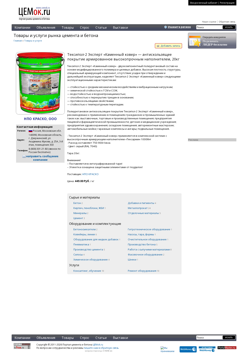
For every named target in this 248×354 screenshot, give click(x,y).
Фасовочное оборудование (146, 254)
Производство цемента (89, 249)
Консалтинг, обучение (88, 270)
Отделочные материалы (144, 213)
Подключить (215, 41)
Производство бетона (142, 244)
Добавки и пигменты (142, 203)
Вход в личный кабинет (203, 2)
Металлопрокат (139, 208)
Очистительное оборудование (148, 239)
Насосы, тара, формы (142, 234)
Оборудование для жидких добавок (96, 239)
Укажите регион (179, 27)
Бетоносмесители (85, 229)
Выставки (120, 27)
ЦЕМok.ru (98, 344)
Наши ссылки (209, 21)
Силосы (78, 254)
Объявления (46, 27)
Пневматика (82, 244)
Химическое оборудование (91, 259)
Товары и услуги (33, 40)
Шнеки (133, 259)
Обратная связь (227, 21)
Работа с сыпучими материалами (150, 249)
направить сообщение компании (42, 158)
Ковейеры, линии (85, 234)
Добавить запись (170, 45)
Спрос (84, 27)
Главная (18, 40)
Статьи (101, 27)
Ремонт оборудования (143, 270)
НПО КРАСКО (90, 174)
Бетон (78, 203)
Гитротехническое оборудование (150, 229)
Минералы (80, 213)
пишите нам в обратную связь (101, 348)
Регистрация (227, 2)
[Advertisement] (98, 302)
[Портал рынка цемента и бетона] (34, 20)
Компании (22, 27)
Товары (68, 27)
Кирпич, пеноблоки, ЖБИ (89, 208)
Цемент (79, 218)
